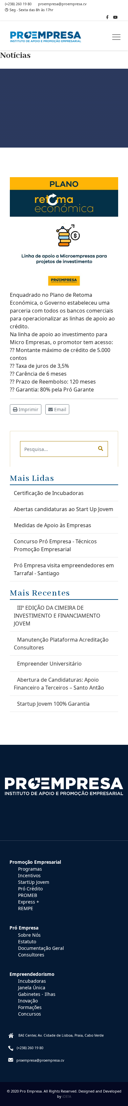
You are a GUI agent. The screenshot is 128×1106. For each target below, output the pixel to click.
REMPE (25, 908)
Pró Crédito (30, 888)
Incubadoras (32, 981)
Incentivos (29, 875)
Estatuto (27, 941)
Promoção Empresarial (35, 862)
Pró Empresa (24, 928)
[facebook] (107, 17)
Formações (30, 1007)
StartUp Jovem (33, 882)
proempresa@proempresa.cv (62, 3)
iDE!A (66, 1096)
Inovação (28, 1001)
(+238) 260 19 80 (18, 3)
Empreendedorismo (32, 974)
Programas (30, 869)
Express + (28, 902)
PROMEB (27, 895)
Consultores (31, 955)
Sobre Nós (29, 935)
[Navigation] (116, 37)
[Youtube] (115, 17)
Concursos (29, 1014)
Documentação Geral (41, 948)
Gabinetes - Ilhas (36, 994)
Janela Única (31, 987)
